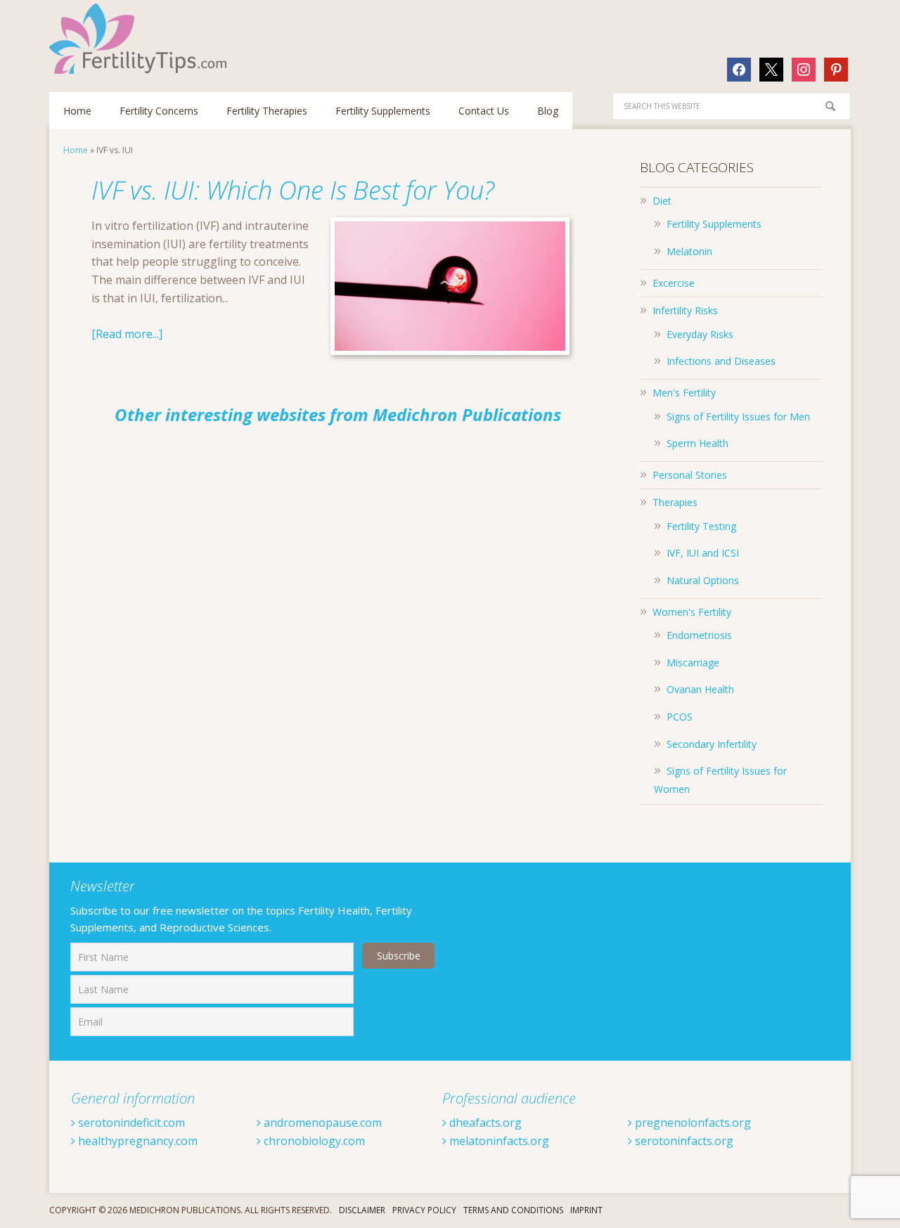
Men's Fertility (684, 392)
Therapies (675, 502)
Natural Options (703, 580)
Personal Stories (689, 474)
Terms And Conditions (513, 1210)
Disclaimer (362, 1210)
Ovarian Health (700, 689)
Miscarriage (693, 662)
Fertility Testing (701, 526)
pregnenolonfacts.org (691, 1122)
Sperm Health (697, 443)
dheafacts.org (484, 1122)
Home (75, 150)
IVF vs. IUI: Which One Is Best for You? (292, 190)
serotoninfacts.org (682, 1141)
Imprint (586, 1210)
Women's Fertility (691, 612)
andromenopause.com (321, 1122)
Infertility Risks (685, 310)
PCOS (680, 716)
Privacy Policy (424, 1210)
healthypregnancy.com (136, 1141)
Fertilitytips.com (140, 39)
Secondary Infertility (712, 744)
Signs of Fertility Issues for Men (738, 416)
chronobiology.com (313, 1141)
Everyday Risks (700, 334)
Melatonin (689, 251)
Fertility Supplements (714, 224)
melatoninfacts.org (497, 1141)
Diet (661, 200)
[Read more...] (126, 334)
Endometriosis (699, 635)
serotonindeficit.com (130, 1122)
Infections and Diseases (721, 361)
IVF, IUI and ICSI (703, 553)
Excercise (673, 283)
